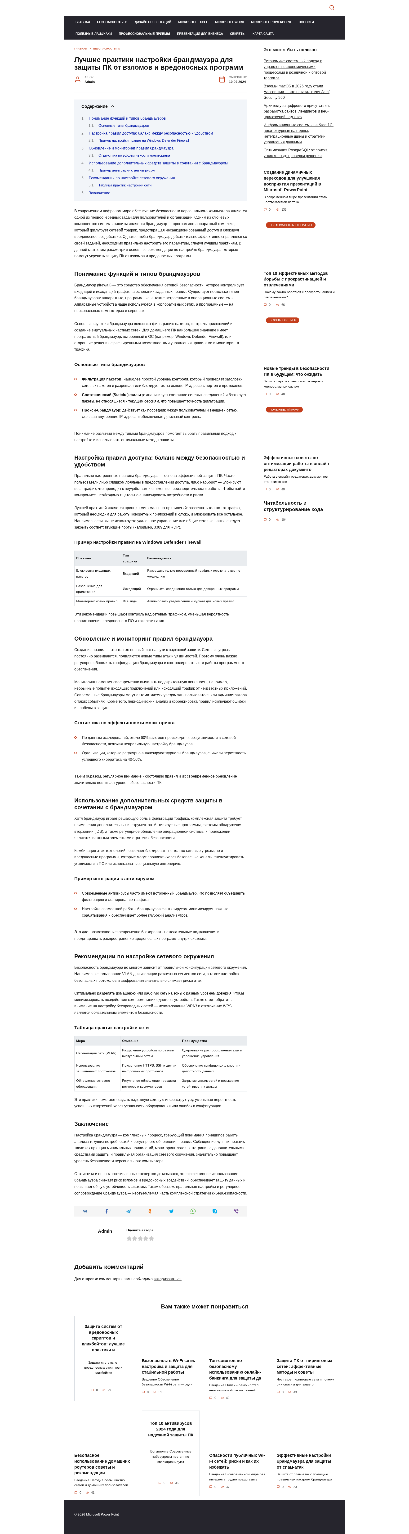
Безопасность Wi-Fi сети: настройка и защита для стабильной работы (168, 1366)
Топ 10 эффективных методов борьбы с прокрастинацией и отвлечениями (296, 279)
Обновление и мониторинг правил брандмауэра (131, 148)
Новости (306, 22)
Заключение (99, 193)
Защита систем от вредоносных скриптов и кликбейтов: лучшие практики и (103, 1338)
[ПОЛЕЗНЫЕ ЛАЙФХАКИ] (299, 448)
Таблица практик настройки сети (124, 185)
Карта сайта (263, 34)
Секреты (237, 34)
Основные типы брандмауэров (123, 125)
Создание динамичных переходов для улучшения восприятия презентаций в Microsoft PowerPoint (292, 181)
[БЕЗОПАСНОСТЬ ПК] (299, 359)
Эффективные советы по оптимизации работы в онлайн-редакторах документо (297, 463)
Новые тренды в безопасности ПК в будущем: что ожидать (296, 371)
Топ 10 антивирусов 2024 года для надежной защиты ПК (170, 1429)
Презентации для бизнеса (200, 34)
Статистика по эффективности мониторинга (134, 155)
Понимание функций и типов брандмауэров (127, 118)
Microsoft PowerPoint (271, 22)
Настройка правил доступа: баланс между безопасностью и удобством (151, 133)
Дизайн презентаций (153, 22)
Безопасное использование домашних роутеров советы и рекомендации (102, 1464)
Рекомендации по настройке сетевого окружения (132, 178)
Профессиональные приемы (144, 34)
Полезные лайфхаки (94, 34)
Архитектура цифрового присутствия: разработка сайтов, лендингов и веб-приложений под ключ (297, 111)
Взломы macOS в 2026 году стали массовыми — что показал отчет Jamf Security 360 (296, 92)
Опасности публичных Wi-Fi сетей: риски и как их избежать (237, 1461)
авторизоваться (168, 1279)
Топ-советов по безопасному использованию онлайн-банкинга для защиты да (235, 1369)
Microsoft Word (229, 22)
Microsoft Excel (193, 22)
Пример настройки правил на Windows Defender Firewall (143, 140)
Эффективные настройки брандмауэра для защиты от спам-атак (304, 1461)
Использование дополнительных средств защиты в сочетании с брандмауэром (158, 163)
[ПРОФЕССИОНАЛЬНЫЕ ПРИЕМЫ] (299, 264)
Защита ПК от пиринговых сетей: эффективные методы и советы (304, 1366)
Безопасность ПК (112, 22)
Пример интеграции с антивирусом (126, 170)
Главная (83, 22)
